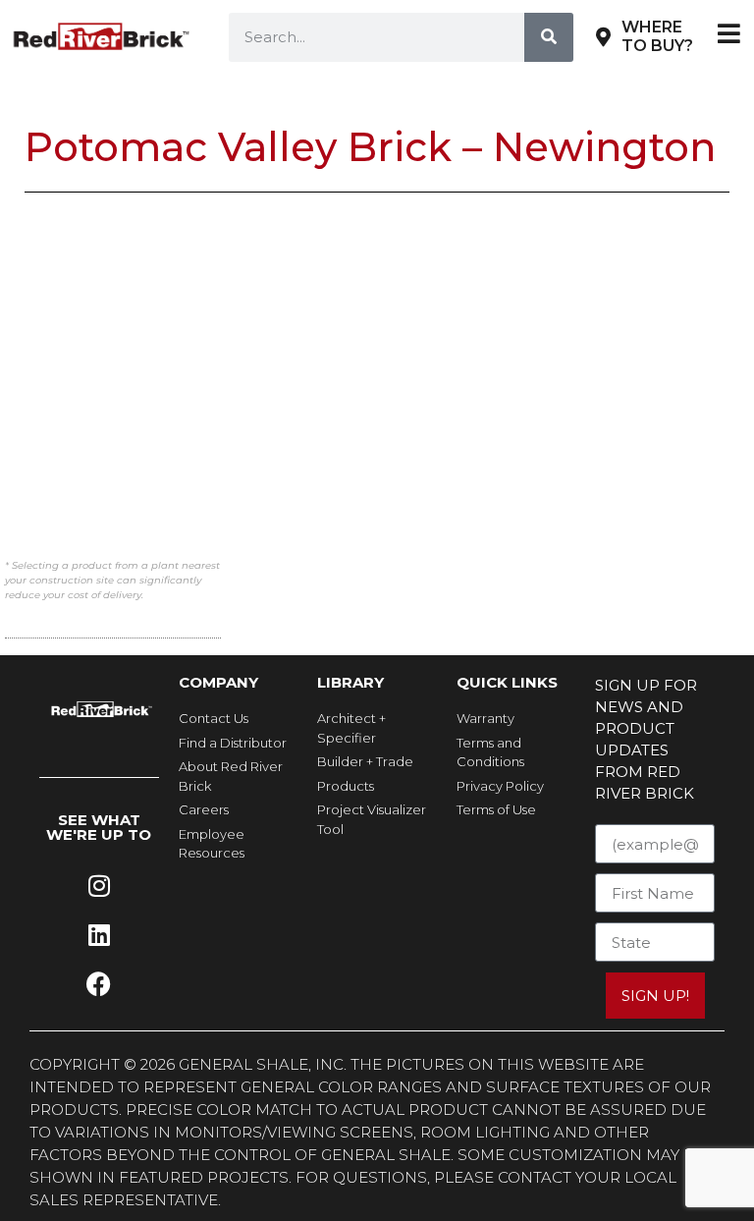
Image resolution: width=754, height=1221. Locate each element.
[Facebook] (99, 984)
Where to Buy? (657, 36)
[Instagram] (99, 886)
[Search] (548, 37)
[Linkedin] (99, 935)
